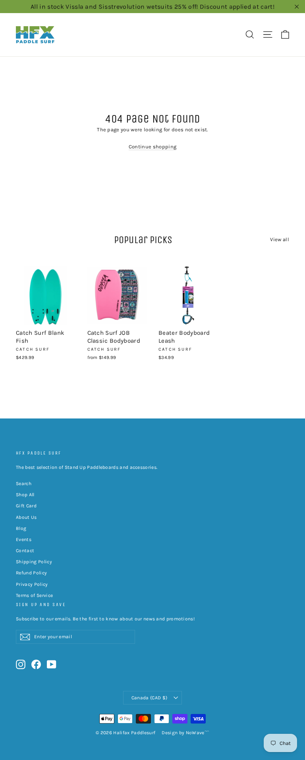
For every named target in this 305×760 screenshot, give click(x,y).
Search (23, 483)
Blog (21, 528)
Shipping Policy (34, 561)
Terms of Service (34, 595)
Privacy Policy (32, 584)
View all (279, 239)
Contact (25, 550)
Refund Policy (31, 573)
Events (23, 539)
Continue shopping (153, 147)
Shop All (25, 494)
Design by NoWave (183, 732)
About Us (26, 517)
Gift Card (26, 506)
